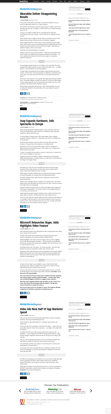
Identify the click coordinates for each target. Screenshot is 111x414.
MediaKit (37, 399)
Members (55, 1)
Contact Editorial (43, 399)
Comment (23, 108)
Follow (88, 1)
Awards (48, 1)
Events (42, 1)
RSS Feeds (50, 399)
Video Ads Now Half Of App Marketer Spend (79, 28)
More (61, 1)
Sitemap (55, 399)
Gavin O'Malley (24, 20)
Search (65, 1)
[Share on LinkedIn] (24, 93)
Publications (36, 1)
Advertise (82, 1)
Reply (21, 105)
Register (76, 1)
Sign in (69, 1)
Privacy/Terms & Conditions (64, 399)
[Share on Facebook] (21, 93)
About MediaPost (30, 399)
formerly (22, 370)
